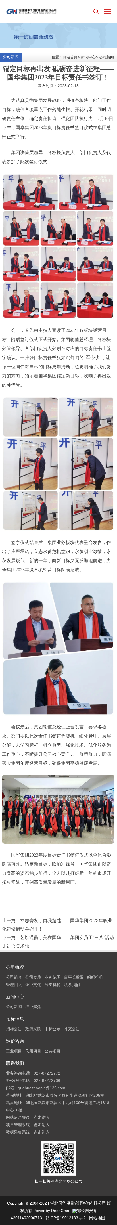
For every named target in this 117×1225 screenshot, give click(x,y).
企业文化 (33, 984)
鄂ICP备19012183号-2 (65, 1218)
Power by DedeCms (51, 1210)
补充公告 (72, 1029)
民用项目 (33, 1051)
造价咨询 (15, 1041)
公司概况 (15, 967)
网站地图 (97, 1218)
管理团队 (14, 984)
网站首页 (70, 57)
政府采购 (33, 1029)
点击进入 (42, 1117)
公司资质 (33, 977)
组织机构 (95, 977)
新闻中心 (88, 57)
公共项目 (52, 1051)
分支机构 (52, 984)
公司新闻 (106, 57)
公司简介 (14, 977)
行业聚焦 (33, 1006)
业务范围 (52, 977)
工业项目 (14, 1051)
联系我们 (72, 984)
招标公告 (14, 1029)
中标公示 (52, 1029)
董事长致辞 (74, 977)
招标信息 (15, 1019)
